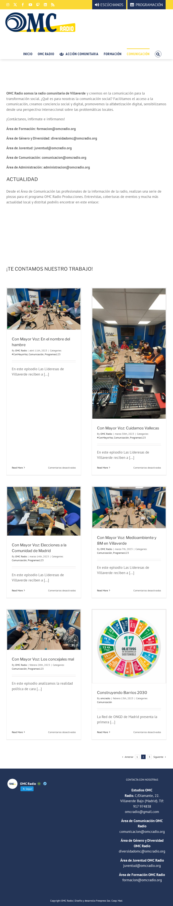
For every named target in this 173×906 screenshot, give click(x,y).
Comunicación (36, 354)
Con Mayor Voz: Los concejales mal (43, 659)
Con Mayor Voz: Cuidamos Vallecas (128, 428)
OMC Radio (21, 350)
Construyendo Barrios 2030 (122, 692)
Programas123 (53, 354)
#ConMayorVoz (20, 354)
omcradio (105, 698)
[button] (158, 53)
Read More (17, 467)
